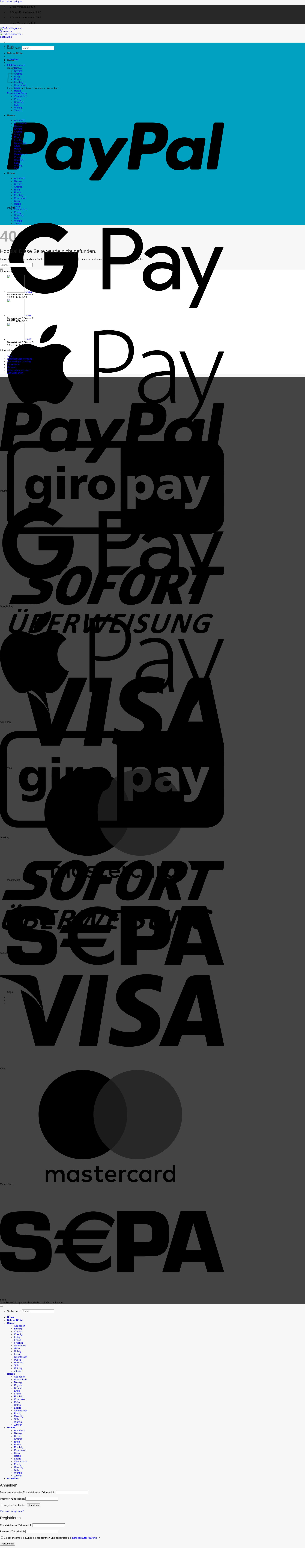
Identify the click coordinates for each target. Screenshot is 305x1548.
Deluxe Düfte (15, 53)
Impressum (13, 364)
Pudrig (17, 99)
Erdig (17, 134)
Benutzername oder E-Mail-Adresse (27, 1492)
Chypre (18, 128)
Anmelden (33, 1505)
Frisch (17, 137)
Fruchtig (18, 140)
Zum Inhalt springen (11, 1)
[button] (10, 65)
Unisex (11, 173)
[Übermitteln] (1, 269)
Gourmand (20, 85)
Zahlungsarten (15, 372)
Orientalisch (20, 96)
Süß (16, 104)
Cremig (18, 131)
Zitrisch (18, 110)
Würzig (18, 107)
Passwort (12, 1498)
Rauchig (18, 102)
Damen (11, 60)
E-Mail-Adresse (16, 1525)
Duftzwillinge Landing (19, 361)
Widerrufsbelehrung (18, 370)
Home (10, 46)
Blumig (18, 68)
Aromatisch (20, 123)
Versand (11, 367)
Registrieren (7, 1543)
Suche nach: (14, 47)
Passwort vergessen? (12, 1511)
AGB (9, 355)
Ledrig (17, 93)
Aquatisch (19, 65)
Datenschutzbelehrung (19, 358)
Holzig (17, 90)
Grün (17, 87)
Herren (11, 115)
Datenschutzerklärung (84, 1537)
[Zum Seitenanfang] (1, 1306)
